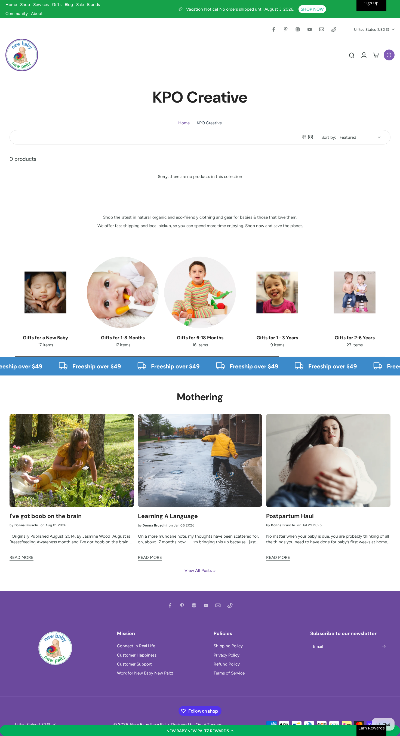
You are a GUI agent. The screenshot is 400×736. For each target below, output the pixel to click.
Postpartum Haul (290, 516)
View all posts (198, 570)
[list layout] (304, 137)
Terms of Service (229, 673)
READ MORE (21, 557)
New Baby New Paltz (149, 724)
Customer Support (134, 664)
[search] (352, 55)
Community (16, 13)
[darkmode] (389, 55)
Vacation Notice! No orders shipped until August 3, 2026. (240, 9)
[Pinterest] (286, 29)
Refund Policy (227, 664)
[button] (200, 730)
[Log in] (364, 55)
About (37, 13)
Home (11, 4)
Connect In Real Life (136, 645)
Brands (93, 4)
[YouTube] (310, 29)
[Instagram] (298, 29)
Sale (80, 4)
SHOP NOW (312, 9)
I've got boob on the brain (46, 516)
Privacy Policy (226, 655)
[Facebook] (274, 29)
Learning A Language (168, 516)
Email (318, 646)
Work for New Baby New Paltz (145, 673)
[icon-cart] (375, 55)
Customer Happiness (136, 655)
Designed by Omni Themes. (197, 724)
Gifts (56, 4)
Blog (69, 4)
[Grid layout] (310, 137)
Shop (25, 4)
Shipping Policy (228, 645)
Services (41, 4)
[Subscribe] (383, 646)
